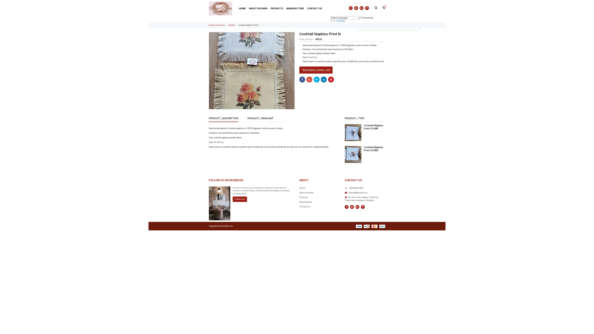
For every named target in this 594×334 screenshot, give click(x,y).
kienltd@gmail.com (358, 192)
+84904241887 (356, 188)
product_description (223, 118)
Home (242, 8)
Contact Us (314, 8)
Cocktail (231, 25)
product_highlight (261, 118)
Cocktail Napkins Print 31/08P (373, 127)
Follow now (240, 199)
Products (277, 8)
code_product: (306, 39)
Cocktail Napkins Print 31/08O (373, 149)
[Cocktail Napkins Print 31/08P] (353, 132)
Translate (340, 21)
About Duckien (258, 8)
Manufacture (295, 8)
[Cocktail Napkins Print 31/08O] (353, 154)
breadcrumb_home (217, 25)
